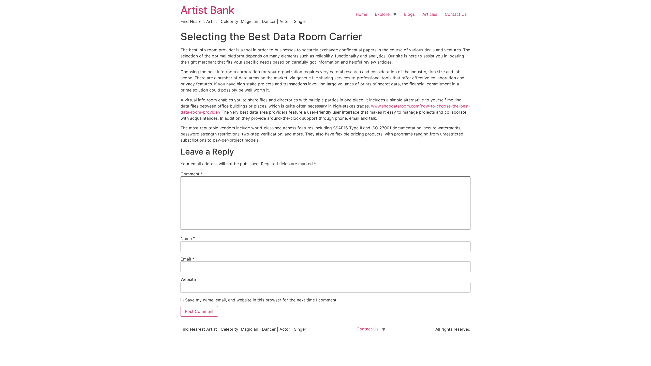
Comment (192, 174)
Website (188, 279)
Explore (382, 14)
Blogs (409, 14)
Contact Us (456, 14)
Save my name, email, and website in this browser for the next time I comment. (261, 300)
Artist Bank (207, 10)
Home (361, 14)
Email (187, 259)
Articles (429, 14)
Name (188, 238)
